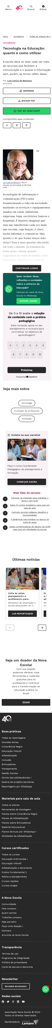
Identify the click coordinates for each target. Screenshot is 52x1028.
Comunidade (9, 904)
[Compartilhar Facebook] (17, 125)
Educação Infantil (11, 751)
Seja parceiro (9, 921)
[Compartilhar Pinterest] (26, 125)
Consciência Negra (12, 746)
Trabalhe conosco (12, 917)
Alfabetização (9, 755)
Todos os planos (10, 805)
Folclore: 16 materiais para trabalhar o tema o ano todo (27, 499)
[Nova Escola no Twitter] (8, 1001)
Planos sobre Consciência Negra (19, 813)
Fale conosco (9, 908)
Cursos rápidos (10, 881)
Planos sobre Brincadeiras (16, 822)
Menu (8, 9)
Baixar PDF (28, 100)
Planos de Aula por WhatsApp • (19, 831)
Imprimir (28, 90)
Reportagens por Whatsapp (17, 786)
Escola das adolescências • (16, 777)
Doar (26, 702)
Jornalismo (18, 36)
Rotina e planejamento (14, 876)
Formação (27, 419)
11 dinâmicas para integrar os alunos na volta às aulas (27, 520)
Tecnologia (27, 403)
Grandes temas (10, 742)
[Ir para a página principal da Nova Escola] (19, 7)
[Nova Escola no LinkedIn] (18, 1001)
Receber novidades (16, 986)
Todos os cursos (11, 854)
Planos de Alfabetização (15, 818)
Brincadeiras (9, 764)
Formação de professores (26, 411)
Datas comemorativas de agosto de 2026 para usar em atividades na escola (27, 528)
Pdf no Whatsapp (29, 111)
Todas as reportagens (14, 737)
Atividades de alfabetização (17, 836)
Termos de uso (10, 953)
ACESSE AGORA (28, 301)
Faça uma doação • (12, 926)
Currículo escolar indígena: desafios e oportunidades (26, 513)
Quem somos (9, 912)
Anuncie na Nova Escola (15, 935)
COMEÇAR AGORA (27, 481)
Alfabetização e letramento (17, 867)
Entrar (43, 9)
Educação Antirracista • (15, 859)
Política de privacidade (14, 962)
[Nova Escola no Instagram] (13, 1001)
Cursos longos (9, 885)
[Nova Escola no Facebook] (3, 1001)
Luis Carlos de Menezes (19, 81)
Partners (6, 930)
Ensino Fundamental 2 (14, 872)
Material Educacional (13, 827)
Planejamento (9, 768)
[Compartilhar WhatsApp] (7, 125)
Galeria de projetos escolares (18, 782)
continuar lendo (27, 268)
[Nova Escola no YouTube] (23, 1001)
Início (5, 36)
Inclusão (6, 760)
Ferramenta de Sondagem (16, 809)
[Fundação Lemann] (30, 1022)
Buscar (31, 9)
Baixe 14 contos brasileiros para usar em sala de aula (27, 506)
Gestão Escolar (10, 773)
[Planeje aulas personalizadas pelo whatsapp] (45, 989)
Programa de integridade (15, 958)
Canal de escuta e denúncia (17, 967)
